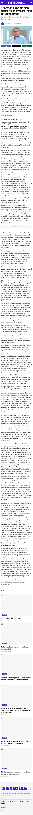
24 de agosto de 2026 (6, 620)
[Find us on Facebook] (1, 810)
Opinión (5, 614)
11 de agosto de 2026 (6, 651)
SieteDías (8, 23)
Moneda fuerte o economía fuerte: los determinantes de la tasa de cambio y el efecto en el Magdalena (16, 710)
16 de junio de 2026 (6, 776)
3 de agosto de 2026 (6, 681)
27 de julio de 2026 (6, 714)
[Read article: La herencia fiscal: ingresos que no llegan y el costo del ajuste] (16, 634)
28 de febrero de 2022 (19, 23)
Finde (27, 801)
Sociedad (22, 801)
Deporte (16, 801)
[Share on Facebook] (6, 46)
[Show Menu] (2, 2)
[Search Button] (31, 2)
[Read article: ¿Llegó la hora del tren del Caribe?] (16, 605)
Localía (3, 801)
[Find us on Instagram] (4, 810)
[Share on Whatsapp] (27, 46)
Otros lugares (10, 801)
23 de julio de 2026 (6, 745)
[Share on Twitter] (16, 46)
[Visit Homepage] (16, 2)
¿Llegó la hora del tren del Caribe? (12, 119)
